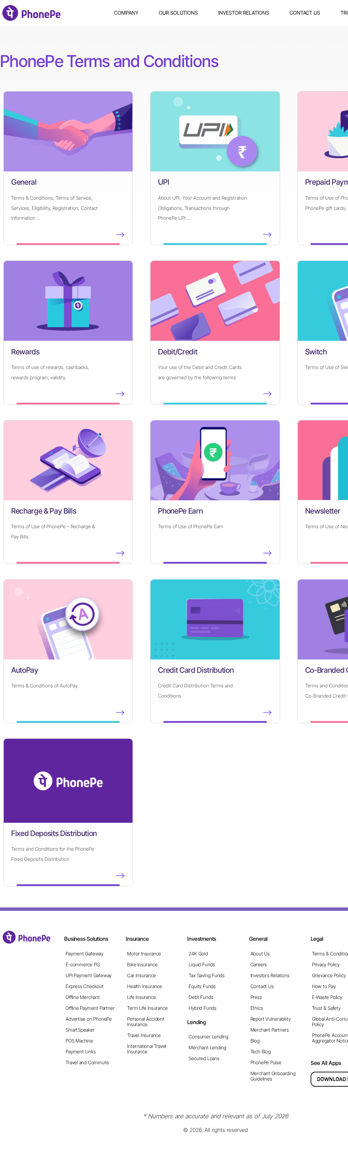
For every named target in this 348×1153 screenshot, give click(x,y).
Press (256, 997)
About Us (260, 953)
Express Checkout (85, 986)
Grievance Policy (329, 975)
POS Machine (79, 1040)
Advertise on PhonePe (89, 1019)
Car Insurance (141, 975)
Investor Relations (243, 13)
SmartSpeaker (80, 1030)
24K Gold (198, 953)
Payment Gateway (84, 953)
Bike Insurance (142, 964)
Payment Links (80, 1051)
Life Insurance (141, 997)
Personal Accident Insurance (145, 1021)
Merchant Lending (207, 1047)
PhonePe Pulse (265, 1062)
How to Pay (324, 986)
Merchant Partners (269, 1030)
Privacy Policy (326, 964)
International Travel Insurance (146, 1048)
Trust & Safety (326, 1008)
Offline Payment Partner (90, 1008)
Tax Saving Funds (207, 975)
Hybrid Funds (202, 1008)
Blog (255, 1040)
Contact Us (305, 13)
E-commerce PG (83, 964)
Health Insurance (144, 986)
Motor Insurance (144, 953)
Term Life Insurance (147, 1008)
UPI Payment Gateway (88, 975)
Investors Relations (270, 975)
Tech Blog (260, 1051)
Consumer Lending (208, 1036)
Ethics (256, 1008)
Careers (258, 964)
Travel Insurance (144, 1035)
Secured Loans (204, 1058)
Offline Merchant (83, 997)
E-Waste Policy (327, 997)
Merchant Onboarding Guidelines (273, 1076)
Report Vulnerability (270, 1019)
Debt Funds (201, 997)
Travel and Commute (87, 1062)
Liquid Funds (202, 964)
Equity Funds (202, 986)
